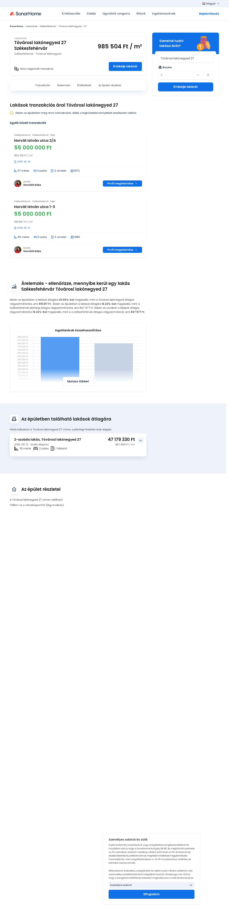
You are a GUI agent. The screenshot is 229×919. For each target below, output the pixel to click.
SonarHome (16, 26)
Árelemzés (63, 85)
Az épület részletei (109, 85)
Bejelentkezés (209, 14)
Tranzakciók (42, 85)
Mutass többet (78, 381)
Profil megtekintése (120, 183)
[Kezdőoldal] (25, 13)
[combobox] (185, 58)
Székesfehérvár (48, 26)
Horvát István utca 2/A (35, 140)
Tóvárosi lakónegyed (70, 26)
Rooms (167, 67)
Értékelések (84, 85)
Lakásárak (31, 26)
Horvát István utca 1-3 (34, 206)
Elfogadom (151, 894)
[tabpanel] (78, 193)
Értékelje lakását (125, 66)
